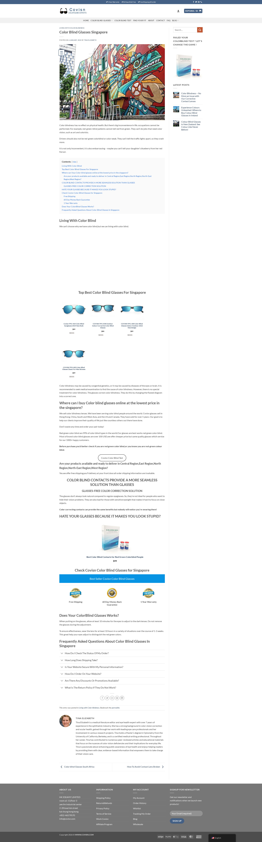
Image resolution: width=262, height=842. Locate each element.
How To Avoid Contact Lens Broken (143, 766)
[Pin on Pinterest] (117, 698)
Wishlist (137, 808)
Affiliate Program (104, 824)
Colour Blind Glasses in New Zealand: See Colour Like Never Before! (191, 125)
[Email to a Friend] (112, 698)
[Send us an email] (199, 2)
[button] (178, 11)
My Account (139, 798)
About (151, 20)
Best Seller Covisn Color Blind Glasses (112, 578)
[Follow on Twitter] (196, 2)
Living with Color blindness (71, 28)
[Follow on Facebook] (193, 2)
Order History (139, 803)
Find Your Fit (139, 20)
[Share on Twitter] (107, 698)
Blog (174, 20)
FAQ (168, 20)
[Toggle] (62, 654)
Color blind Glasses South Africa (79, 766)
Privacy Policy (102, 808)
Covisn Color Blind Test (112, 458)
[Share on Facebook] (102, 698)
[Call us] (201, 2)
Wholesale (138, 824)
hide (74, 162)
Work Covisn (102, 819)
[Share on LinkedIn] (122, 698)
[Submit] (200, 29)
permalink (116, 708)
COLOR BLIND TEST (122, 20)
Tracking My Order (142, 813)
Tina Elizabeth (90, 40)
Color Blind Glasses (101, 20)
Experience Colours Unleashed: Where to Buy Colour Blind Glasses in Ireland (191, 111)
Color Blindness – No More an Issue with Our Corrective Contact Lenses (191, 97)
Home (86, 20)
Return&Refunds (104, 803)
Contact (160, 20)
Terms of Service (103, 813)
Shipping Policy (103, 798)
